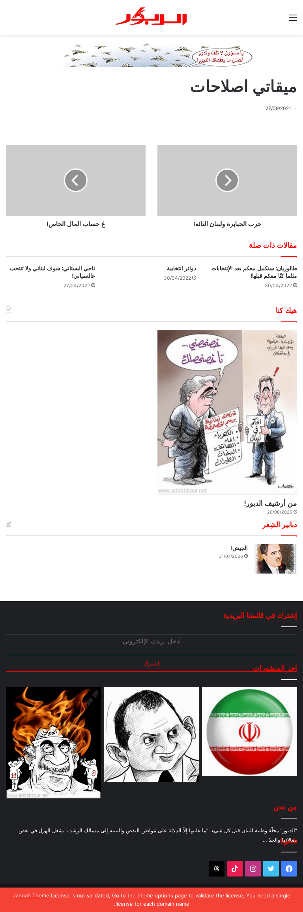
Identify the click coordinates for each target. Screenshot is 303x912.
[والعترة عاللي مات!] (53, 743)
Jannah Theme (31, 895)
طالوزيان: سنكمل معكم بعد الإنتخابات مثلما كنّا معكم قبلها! (254, 272)
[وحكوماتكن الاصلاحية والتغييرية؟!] (151, 734)
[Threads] (216, 868)
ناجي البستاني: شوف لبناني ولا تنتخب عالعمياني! (52, 272)
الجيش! (239, 548)
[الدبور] (151, 17)
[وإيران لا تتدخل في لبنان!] (249, 732)
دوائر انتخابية (181, 268)
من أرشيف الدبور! (270, 503)
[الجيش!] (275, 559)
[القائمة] (293, 20)
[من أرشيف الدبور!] (227, 412)
